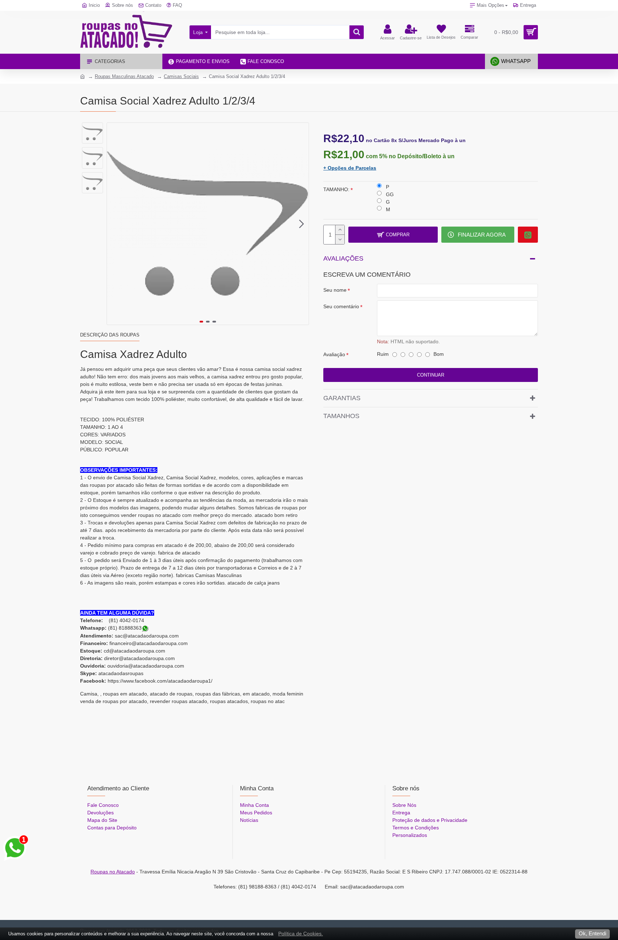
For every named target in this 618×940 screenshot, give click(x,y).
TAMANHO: (336, 189)
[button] (114, 224)
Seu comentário (341, 306)
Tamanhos (341, 416)
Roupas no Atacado (112, 871)
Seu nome (335, 290)
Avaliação (334, 354)
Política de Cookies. (300, 933)
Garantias (341, 398)
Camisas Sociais (181, 76)
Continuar (430, 375)
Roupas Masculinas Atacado (124, 76)
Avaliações (343, 258)
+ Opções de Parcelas (349, 167)
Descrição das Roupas (109, 335)
